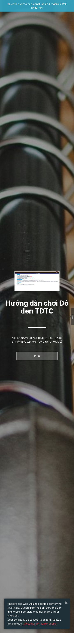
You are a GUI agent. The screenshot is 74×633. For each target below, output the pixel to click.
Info (37, 355)
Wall (72, 316)
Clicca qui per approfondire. (40, 623)
